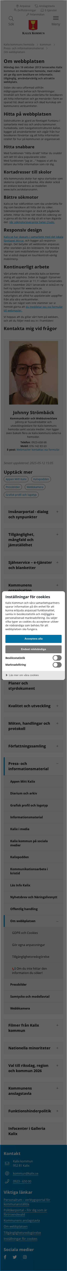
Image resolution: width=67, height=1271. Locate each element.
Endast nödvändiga (33, 649)
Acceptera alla (34, 638)
